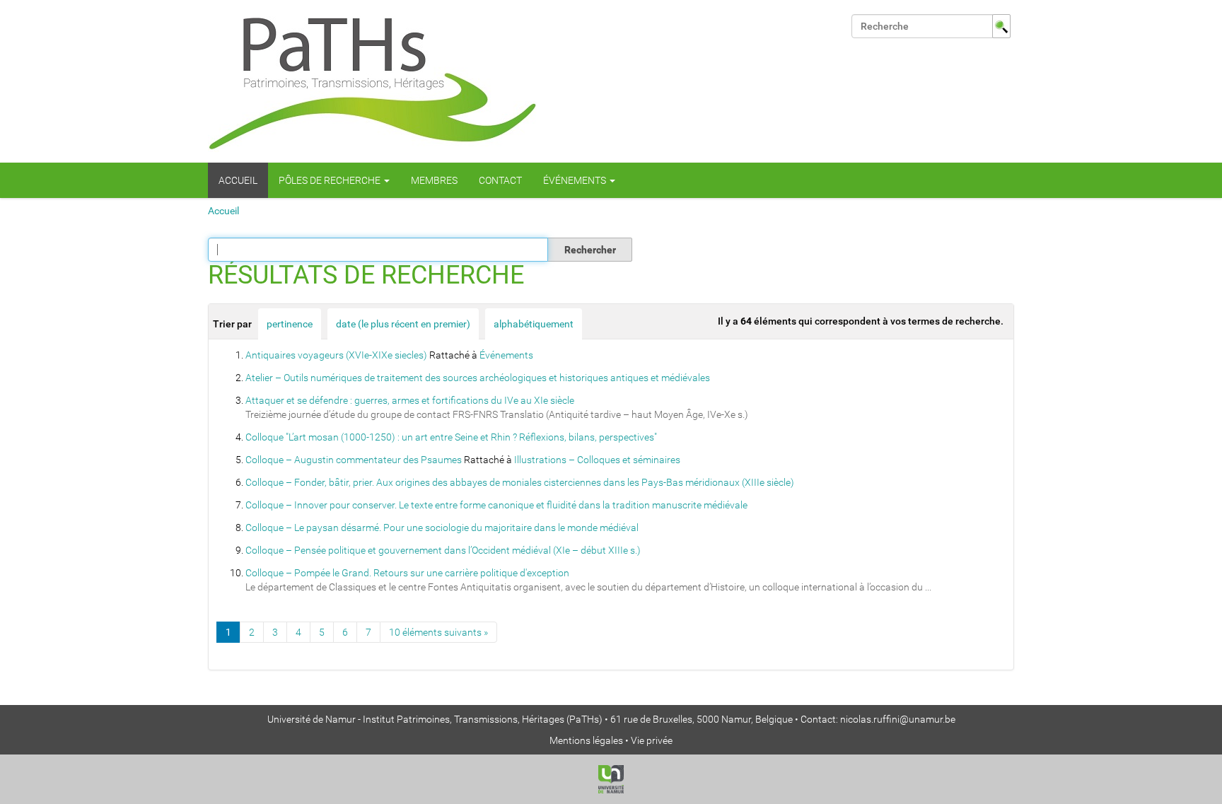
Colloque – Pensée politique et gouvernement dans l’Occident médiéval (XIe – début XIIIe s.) (443, 550)
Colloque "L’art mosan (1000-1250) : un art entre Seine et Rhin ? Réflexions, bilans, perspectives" (451, 437)
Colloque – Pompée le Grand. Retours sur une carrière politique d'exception (407, 572)
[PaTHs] (372, 81)
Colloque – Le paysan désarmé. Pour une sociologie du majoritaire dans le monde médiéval (442, 527)
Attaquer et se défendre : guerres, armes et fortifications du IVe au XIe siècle (409, 400)
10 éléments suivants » (438, 632)
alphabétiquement (534, 324)
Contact (500, 180)
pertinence (290, 324)
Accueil (238, 180)
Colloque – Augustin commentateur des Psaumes (353, 459)
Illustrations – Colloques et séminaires (597, 459)
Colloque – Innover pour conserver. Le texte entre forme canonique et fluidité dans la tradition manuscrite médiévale (496, 505)
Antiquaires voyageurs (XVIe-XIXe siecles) (336, 355)
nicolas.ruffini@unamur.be (897, 719)
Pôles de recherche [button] (331, 180)
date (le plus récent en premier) (403, 324)
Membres (434, 180)
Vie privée (652, 740)
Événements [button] (575, 180)
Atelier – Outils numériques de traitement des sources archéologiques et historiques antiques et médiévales (477, 377)
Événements (506, 355)
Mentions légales (586, 740)
